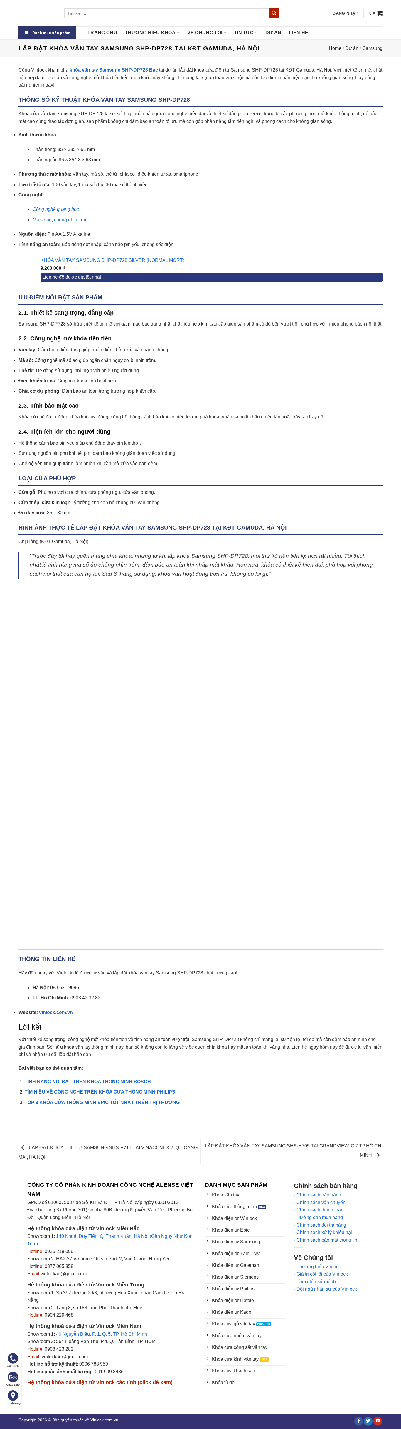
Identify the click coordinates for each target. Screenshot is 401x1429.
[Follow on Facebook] (358, 1421)
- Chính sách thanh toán (318, 1209)
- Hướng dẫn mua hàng (318, 1217)
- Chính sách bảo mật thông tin (325, 1240)
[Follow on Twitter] (368, 1421)
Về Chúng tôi (205, 32)
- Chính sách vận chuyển (320, 1202)
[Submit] (274, 13)
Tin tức (244, 32)
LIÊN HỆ (298, 32)
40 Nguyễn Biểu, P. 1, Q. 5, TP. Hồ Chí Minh (101, 1334)
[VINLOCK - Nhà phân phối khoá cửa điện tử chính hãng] (36, 13)
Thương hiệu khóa (150, 32)
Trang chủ (102, 32)
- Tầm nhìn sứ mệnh (315, 1281)
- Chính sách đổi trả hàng (320, 1225)
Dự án (273, 32)
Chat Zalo (13, 1384)
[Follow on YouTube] (377, 1421)
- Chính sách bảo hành (317, 1194)
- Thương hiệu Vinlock (317, 1266)
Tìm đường (13, 1403)
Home (335, 48)
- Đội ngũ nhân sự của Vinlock (325, 1288)
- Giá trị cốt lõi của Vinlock (321, 1274)
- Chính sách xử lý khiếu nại (323, 1232)
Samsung (373, 48)
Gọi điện (13, 1365)
